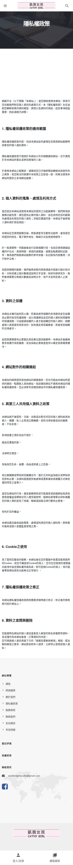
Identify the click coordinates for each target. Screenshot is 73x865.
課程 (8, 683)
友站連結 (10, 723)
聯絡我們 (10, 716)
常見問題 (10, 729)
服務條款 (10, 710)
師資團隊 (10, 690)
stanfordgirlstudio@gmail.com (24, 775)
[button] (67, 6)
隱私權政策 (12, 703)
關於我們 (10, 697)
